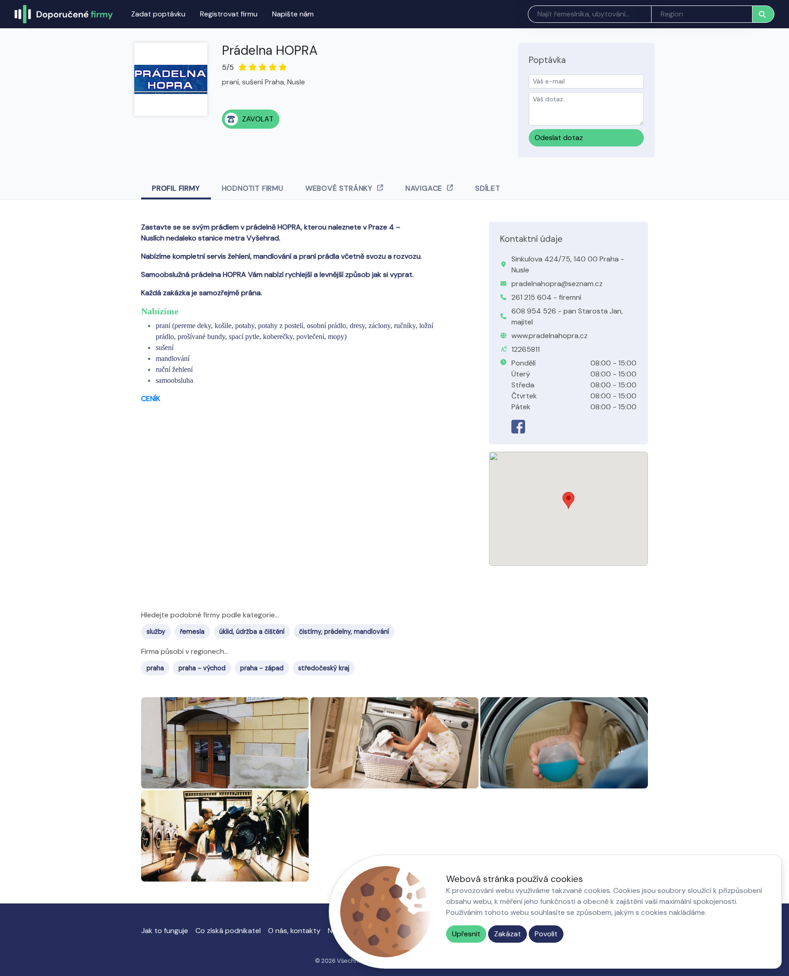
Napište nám (293, 14)
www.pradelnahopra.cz (549, 335)
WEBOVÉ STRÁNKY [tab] (339, 188)
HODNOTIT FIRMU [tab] (253, 188)
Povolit (546, 934)
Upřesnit (466, 934)
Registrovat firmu (229, 14)
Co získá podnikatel (228, 930)
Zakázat (507, 934)
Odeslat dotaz (559, 137)
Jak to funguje (164, 930)
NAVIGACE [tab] (423, 188)
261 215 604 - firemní (546, 297)
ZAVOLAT (258, 119)
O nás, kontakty (294, 930)
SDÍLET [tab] (487, 188)
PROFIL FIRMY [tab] (176, 188)
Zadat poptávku (158, 14)
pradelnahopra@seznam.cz (557, 283)
